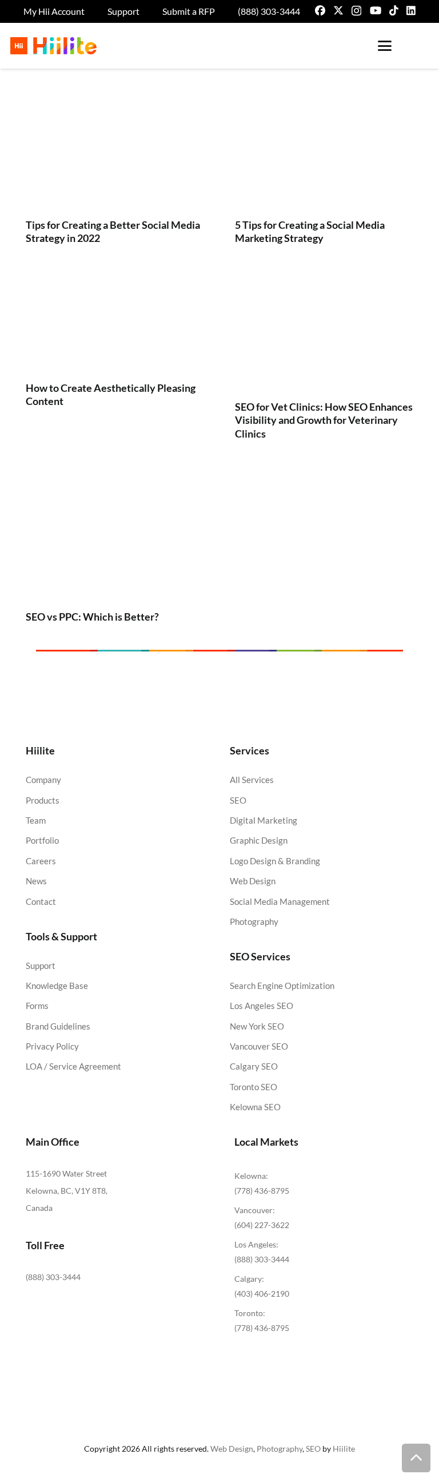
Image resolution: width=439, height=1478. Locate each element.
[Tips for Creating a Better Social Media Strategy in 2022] (115, 153)
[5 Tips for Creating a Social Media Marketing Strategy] (324, 153)
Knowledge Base (57, 985)
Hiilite (344, 1448)
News (36, 881)
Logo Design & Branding (275, 861)
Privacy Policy (52, 1046)
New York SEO (257, 1026)
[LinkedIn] (411, 10)
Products (42, 800)
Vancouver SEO (259, 1046)
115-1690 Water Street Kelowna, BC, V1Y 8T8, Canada (66, 1191)
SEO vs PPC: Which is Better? (92, 616)
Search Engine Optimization (282, 985)
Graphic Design (259, 840)
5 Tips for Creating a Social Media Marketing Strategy (310, 231)
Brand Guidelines (58, 1026)
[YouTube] (375, 10)
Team (36, 820)
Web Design (253, 881)
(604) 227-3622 (261, 1225)
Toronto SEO (253, 1087)
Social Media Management (280, 901)
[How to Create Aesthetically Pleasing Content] (115, 326)
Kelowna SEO (255, 1107)
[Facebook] (320, 10)
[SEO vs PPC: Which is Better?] (115, 538)
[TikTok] (393, 10)
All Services (252, 779)
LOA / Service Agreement (73, 1066)
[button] (384, 46)
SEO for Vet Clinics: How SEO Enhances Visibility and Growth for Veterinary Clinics (324, 420)
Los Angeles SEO (261, 1005)
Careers (41, 861)
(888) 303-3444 (53, 1277)
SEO (238, 800)
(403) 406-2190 (261, 1293)
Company (43, 779)
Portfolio (42, 840)
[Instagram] (356, 11)
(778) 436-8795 (261, 1190)
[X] (338, 10)
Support (40, 965)
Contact (41, 901)
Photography (254, 921)
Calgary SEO (254, 1066)
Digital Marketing (263, 820)
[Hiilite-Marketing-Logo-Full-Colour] (53, 45)
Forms (37, 1005)
